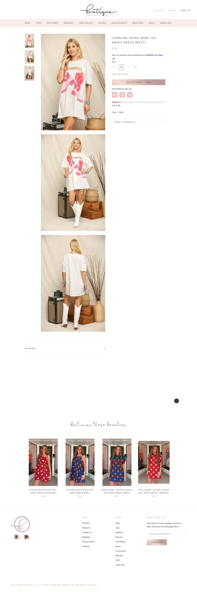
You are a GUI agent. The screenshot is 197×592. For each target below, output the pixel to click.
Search (172, 11)
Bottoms (52, 23)
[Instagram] (27, 537)
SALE (152, 23)
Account (159, 11)
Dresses (69, 23)
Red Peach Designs (86, 585)
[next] (176, 465)
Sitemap (85, 546)
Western (138, 23)
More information (125, 122)
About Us (86, 528)
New (27, 23)
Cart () (185, 10)
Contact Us (87, 532)
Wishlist (86, 523)
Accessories (119, 23)
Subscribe (157, 542)
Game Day (166, 23)
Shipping (30, 348)
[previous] (21, 465)
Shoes (102, 23)
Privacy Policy (88, 541)
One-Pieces (86, 23)
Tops (39, 23)
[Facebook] (17, 537)
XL (135, 67)
